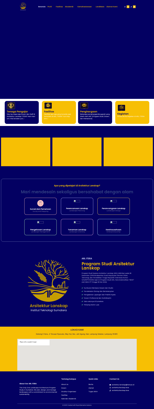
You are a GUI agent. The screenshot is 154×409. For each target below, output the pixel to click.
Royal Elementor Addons (84, 405)
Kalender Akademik (68, 399)
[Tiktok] (131, 6)
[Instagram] (125, 6)
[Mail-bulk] (134, 6)
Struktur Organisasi (68, 392)
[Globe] (128, 6)
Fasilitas (64, 395)
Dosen (63, 388)
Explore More (77, 58)
